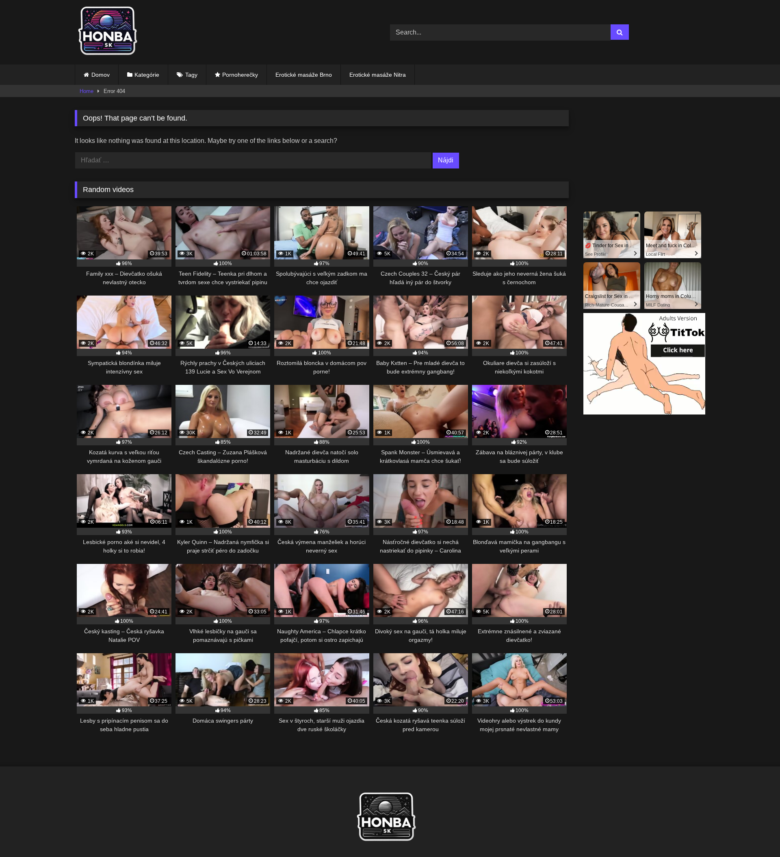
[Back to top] (755, 833)
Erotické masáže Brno (303, 74)
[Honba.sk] (111, 32)
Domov (100, 74)
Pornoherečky (240, 74)
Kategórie (146, 74)
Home (86, 91)
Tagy (191, 74)
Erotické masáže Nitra (377, 74)
